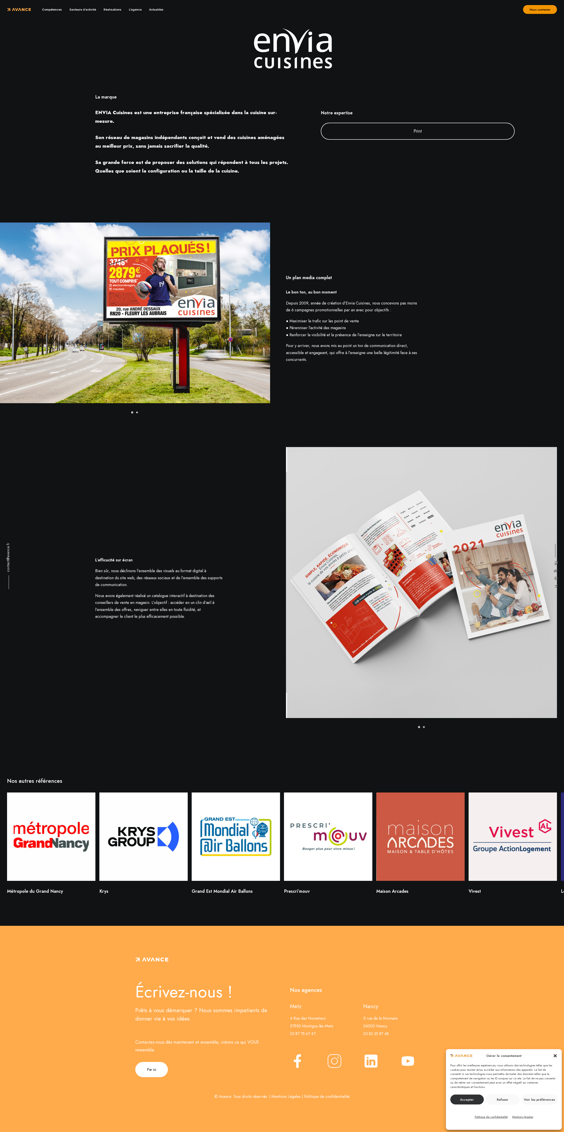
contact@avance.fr (8, 557)
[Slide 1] (132, 412)
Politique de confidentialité (491, 1117)
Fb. (556, 563)
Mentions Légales (286, 1096)
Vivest (475, 891)
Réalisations (112, 9)
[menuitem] (52, 9)
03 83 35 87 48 (376, 1034)
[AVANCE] (19, 9)
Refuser (502, 1099)
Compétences (52, 9)
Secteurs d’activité (82, 9)
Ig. (556, 571)
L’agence (135, 9)
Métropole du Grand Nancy (35, 891)
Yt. (556, 586)
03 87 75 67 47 (302, 1034)
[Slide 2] (137, 412)
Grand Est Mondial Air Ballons (222, 891)
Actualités (156, 9)
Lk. (556, 579)
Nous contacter (540, 9)
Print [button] (418, 131)
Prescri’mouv (297, 891)
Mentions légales (522, 1117)
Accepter (467, 1099)
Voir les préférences (539, 1099)
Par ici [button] (151, 1069)
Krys (103, 891)
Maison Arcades (392, 891)
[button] (555, 1056)
